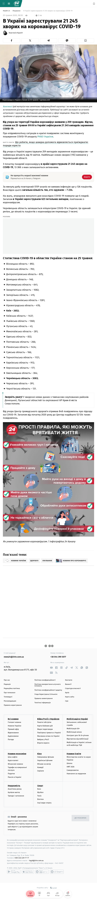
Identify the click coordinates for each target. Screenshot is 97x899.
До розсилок (80, 818)
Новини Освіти (74, 753)
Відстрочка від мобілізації (77, 739)
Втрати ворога (43, 743)
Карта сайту (69, 697)
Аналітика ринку (14, 789)
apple (28, 872)
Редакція (7, 684)
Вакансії (68, 684)
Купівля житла (14, 792)
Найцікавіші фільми (45, 757)
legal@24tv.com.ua (36, 861)
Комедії (40, 767)
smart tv (42, 872)
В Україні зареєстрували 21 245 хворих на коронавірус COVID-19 (48, 11)
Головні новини (14, 722)
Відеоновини (13, 733)
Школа (69, 763)
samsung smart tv (57, 872)
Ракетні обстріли (44, 722)
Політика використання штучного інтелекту (47, 685)
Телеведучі (8, 697)
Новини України (14, 726)
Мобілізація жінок (74, 732)
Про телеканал (9, 692)
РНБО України (45, 136)
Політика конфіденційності (45, 680)
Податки (11, 774)
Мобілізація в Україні (77, 719)
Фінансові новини (15, 764)
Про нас (7, 680)
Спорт (40, 785)
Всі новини (13, 719)
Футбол (40, 792)
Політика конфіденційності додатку (48, 690)
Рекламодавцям (10, 701)
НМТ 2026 (70, 767)
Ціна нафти (12, 757)
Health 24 (6, 11)
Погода (11, 740)
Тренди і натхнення (16, 796)
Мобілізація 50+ (73, 728)
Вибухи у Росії (43, 740)
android (14, 872)
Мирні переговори (45, 729)
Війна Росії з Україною (48, 719)
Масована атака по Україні (48, 736)
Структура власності (73, 688)
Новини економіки (17, 753)
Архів (67, 692)
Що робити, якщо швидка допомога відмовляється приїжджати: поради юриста (45, 144)
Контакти (68, 680)
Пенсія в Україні (14, 777)
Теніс (39, 796)
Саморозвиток (73, 770)
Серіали (40, 771)
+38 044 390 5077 (58, 657)
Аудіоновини (13, 736)
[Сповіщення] (94, 3)
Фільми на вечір (44, 764)
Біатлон (40, 799)
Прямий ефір (13, 729)
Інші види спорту (44, 803)
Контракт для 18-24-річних (78, 735)
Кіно (39, 753)
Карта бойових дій (45, 726)
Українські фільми (44, 760)
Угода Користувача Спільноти (45, 694)
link (51, 667)
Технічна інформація (42, 703)
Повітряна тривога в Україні (49, 733)
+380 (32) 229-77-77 (21, 858)
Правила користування (13, 705)
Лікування (17, 11)
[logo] (16, 3)
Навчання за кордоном (76, 774)
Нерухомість (14, 785)
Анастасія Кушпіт (16, 33)
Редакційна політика (12, 688)
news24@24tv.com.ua (14, 657)
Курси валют (13, 760)
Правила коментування (43, 698)
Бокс (39, 789)
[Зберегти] (85, 40)
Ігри (66, 701)
